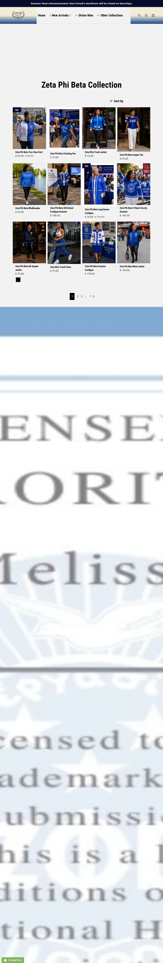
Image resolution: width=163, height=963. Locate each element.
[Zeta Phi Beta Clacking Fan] (64, 128)
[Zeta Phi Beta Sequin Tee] (133, 129)
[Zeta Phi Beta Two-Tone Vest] (29, 128)
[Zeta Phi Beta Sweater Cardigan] (99, 242)
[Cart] (153, 15)
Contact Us (14, 960)
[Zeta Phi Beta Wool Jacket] (133, 242)
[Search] (139, 15)
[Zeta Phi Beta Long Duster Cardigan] (99, 184)
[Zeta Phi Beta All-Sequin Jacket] (29, 242)
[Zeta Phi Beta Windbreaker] (29, 184)
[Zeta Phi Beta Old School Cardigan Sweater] (64, 184)
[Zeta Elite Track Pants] (64, 243)
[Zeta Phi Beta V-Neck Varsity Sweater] (133, 184)
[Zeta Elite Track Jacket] (99, 128)
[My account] (146, 15)
